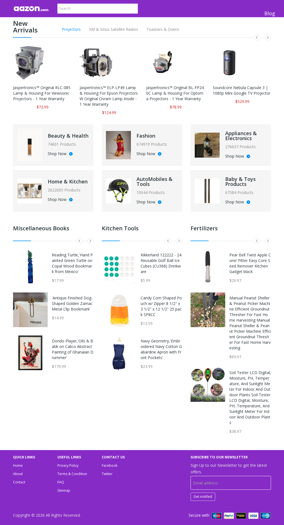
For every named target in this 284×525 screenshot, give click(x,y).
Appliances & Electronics (241, 136)
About (18, 473)
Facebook (109, 465)
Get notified (203, 496)
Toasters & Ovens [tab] (162, 29)
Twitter (107, 473)
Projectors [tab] (71, 29)
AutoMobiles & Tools (154, 181)
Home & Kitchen (68, 181)
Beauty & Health (68, 135)
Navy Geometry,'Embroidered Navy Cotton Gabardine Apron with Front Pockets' (161, 349)
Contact (19, 482)
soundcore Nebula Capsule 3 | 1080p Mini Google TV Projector (241, 90)
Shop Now (58, 154)
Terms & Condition (72, 473)
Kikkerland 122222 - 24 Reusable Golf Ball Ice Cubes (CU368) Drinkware (161, 263)
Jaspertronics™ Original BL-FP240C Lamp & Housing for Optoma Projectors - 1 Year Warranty (175, 93)
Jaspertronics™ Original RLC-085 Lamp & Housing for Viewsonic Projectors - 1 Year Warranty (41, 93)
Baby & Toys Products (240, 181)
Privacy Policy (67, 465)
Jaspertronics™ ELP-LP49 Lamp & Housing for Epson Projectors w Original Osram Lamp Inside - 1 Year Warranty (109, 96)
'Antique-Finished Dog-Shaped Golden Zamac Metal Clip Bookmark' (72, 303)
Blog (269, 13)
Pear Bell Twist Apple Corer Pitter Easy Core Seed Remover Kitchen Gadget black (250, 263)
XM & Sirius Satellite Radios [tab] (113, 29)
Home (18, 465)
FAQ (60, 482)
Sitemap (63, 490)
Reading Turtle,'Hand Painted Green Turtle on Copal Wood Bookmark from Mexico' (72, 263)
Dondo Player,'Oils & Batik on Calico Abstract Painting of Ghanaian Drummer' (72, 349)
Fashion (145, 135)
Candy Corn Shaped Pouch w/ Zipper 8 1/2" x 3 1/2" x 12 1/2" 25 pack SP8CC (161, 306)
